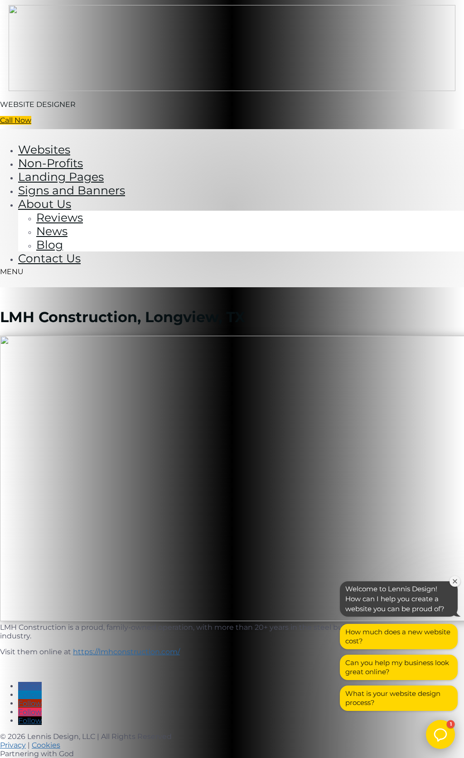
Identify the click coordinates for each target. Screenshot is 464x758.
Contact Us (49, 258)
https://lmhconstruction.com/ (126, 651)
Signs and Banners (71, 190)
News (52, 231)
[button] (440, 734)
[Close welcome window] (455, 581)
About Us (44, 204)
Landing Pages (61, 176)
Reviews (59, 217)
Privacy (13, 745)
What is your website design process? (392, 698)
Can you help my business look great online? (397, 667)
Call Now (15, 120)
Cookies (46, 745)
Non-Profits (50, 163)
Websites (44, 149)
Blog (49, 244)
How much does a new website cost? (397, 636)
